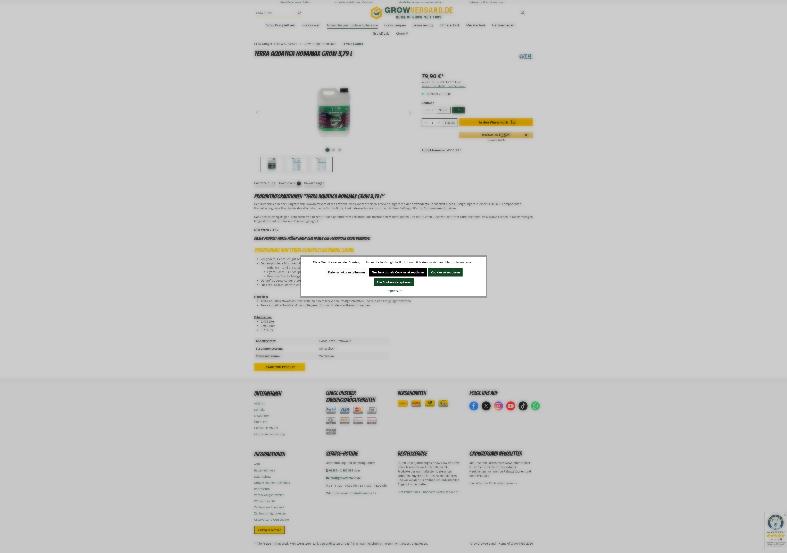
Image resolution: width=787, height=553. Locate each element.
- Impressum (393, 291)
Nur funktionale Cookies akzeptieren (398, 272)
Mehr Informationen (459, 262)
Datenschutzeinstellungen (346, 272)
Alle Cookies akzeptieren (394, 282)
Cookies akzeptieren (445, 272)
